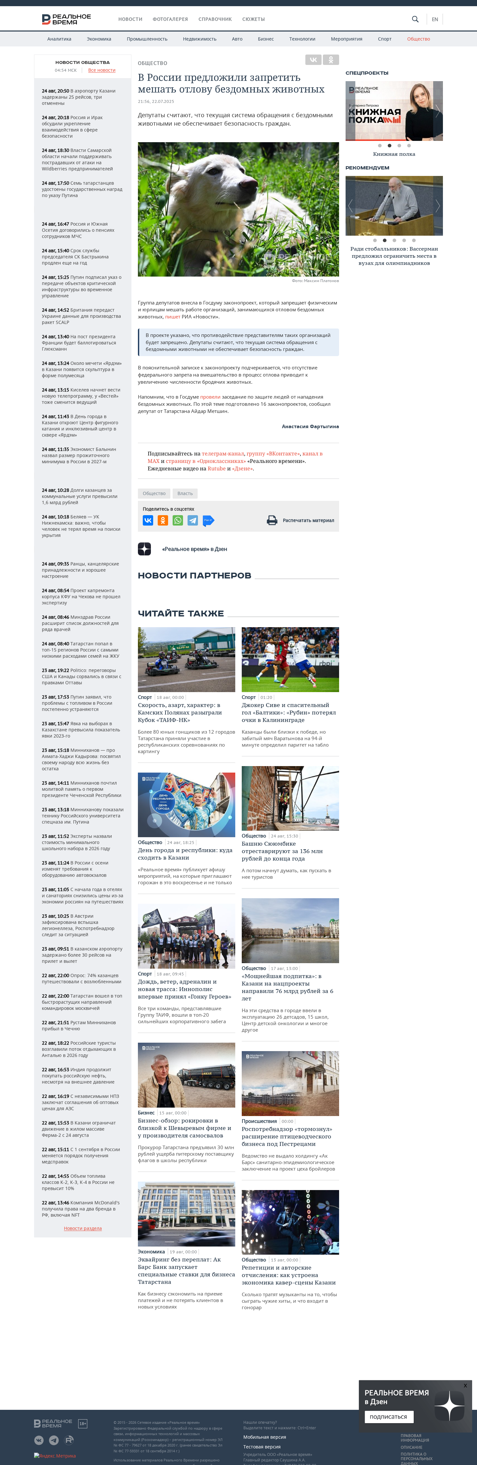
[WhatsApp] (178, 520)
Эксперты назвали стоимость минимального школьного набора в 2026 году (77, 842)
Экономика (99, 39)
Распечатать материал (308, 520)
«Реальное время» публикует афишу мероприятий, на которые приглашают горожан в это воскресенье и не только (185, 866)
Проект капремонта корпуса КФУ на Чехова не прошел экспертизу (81, 596)
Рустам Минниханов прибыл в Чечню (79, 1025)
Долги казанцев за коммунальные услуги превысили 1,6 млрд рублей (79, 496)
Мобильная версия (264, 1437)
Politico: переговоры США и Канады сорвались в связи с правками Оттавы (81, 676)
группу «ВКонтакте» (273, 453)
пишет (173, 316)
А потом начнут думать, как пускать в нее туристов (286, 860)
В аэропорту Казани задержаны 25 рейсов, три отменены (79, 97)
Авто (237, 39)
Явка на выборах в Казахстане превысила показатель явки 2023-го (81, 729)
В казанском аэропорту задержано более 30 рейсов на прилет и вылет (82, 955)
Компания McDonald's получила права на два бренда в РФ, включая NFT (81, 1208)
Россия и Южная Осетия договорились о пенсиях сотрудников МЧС (78, 230)
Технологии (302, 39)
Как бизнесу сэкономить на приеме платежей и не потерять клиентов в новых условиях (186, 1283)
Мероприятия (346, 39)
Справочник (215, 19)
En (435, 19)
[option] (394, 111)
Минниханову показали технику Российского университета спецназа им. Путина (83, 815)
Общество (418, 39)
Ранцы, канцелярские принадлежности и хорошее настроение (80, 570)
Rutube (217, 468)
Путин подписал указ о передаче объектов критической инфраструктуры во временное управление (81, 286)
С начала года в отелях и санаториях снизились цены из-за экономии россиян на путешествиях (82, 895)
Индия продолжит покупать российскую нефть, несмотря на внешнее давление (78, 1075)
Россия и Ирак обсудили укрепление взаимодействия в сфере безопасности (72, 126)
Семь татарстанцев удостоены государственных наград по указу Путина (82, 189)
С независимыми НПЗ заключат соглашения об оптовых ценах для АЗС (80, 1102)
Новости (130, 19)
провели (211, 396)
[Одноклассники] (331, 60)
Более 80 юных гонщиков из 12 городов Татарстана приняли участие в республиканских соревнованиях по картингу (186, 727)
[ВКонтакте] (313, 60)
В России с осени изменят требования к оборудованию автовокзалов (75, 869)
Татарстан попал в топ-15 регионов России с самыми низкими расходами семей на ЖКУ (80, 649)
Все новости (102, 70)
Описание (411, 1447)
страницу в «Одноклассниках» (206, 460)
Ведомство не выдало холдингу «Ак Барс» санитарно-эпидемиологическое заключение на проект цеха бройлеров (288, 1148)
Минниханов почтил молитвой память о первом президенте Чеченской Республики (81, 789)
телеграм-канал (223, 453)
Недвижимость (199, 39)
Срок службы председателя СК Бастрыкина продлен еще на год (75, 256)
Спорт (385, 39)
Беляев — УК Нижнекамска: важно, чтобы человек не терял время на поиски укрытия (81, 526)
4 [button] (409, 146)
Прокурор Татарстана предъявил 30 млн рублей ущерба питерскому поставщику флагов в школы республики (186, 1140)
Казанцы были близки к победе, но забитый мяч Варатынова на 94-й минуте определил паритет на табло (289, 724)
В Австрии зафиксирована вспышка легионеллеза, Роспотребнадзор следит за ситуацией (78, 925)
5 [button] (413, 240)
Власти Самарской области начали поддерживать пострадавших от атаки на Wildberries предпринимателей (77, 159)
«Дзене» (242, 468)
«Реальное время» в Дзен (194, 548)
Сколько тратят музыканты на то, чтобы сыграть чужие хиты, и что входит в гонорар (289, 1287)
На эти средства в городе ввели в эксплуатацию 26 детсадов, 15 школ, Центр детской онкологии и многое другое (287, 1002)
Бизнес (266, 39)
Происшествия (260, 1121)
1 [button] (379, 146)
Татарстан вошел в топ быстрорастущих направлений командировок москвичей (82, 1002)
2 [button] (389, 146)
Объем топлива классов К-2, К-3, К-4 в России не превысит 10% (78, 1182)
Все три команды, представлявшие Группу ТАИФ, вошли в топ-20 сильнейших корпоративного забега (184, 1001)
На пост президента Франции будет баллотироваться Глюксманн (79, 342)
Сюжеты (253, 19)
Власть (185, 493)
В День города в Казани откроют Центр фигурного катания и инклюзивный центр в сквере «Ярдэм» (80, 425)
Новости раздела (83, 1228)
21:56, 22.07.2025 (156, 101)
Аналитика (59, 39)
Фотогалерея (170, 19)
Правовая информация (415, 1438)
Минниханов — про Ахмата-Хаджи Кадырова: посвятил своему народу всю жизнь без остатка (81, 759)
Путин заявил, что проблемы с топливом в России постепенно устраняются (77, 703)
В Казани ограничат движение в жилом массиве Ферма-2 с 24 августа (79, 1129)
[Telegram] (193, 520)
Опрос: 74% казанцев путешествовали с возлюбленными (81, 978)
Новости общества (82, 62)
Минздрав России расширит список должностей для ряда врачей (80, 623)
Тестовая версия (262, 1447)
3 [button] (399, 146)
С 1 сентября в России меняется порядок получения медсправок (81, 1155)
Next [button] (438, 111)
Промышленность (147, 39)
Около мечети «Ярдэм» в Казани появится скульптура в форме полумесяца (82, 369)
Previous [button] (350, 111)
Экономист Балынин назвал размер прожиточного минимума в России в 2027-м (79, 455)
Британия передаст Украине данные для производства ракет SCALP (81, 316)
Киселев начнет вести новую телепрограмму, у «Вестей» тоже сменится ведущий (81, 396)
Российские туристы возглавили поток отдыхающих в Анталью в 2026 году (79, 1049)
